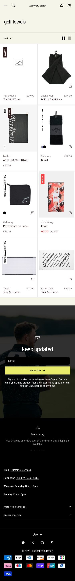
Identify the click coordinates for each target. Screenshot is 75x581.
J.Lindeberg (47, 222)
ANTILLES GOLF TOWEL (16, 160)
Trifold (44, 160)
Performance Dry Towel (15, 226)
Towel (44, 226)
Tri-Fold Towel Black (51, 99)
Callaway (46, 156)
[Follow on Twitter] (32, 542)
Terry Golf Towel (11, 292)
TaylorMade (9, 95)
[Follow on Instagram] (42, 542)
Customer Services (21, 470)
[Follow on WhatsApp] (52, 542)
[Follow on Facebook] (23, 542)
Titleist (6, 288)
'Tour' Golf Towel (12, 99)
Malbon (7, 156)
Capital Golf (47, 95)
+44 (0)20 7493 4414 (27, 478)
